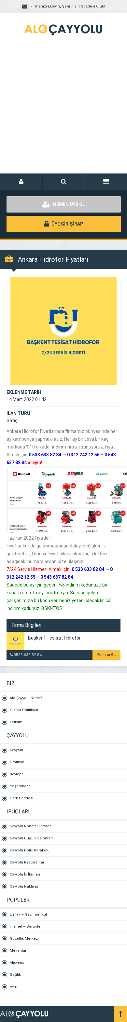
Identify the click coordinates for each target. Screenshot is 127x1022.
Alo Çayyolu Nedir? (26, 698)
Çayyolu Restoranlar (27, 862)
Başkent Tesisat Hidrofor (54, 638)
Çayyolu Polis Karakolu (29, 850)
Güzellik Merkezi (24, 938)
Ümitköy (17, 762)
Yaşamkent (20, 786)
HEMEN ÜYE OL (68, 204)
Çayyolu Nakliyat (24, 886)
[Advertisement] (63, 112)
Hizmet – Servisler (26, 926)
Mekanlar (18, 950)
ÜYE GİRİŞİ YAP (66, 224)
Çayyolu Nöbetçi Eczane (31, 826)
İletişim (16, 722)
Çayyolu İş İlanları (25, 874)
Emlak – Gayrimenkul (28, 914)
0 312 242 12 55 (83, 454)
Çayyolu (16, 750)
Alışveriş (17, 962)
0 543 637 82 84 (56, 577)
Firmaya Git (106, 655)
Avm (13, 987)
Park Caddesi (21, 798)
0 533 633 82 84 (45, 454)
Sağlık (15, 975)
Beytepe (17, 774)
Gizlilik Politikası (24, 710)
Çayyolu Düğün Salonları (31, 838)
